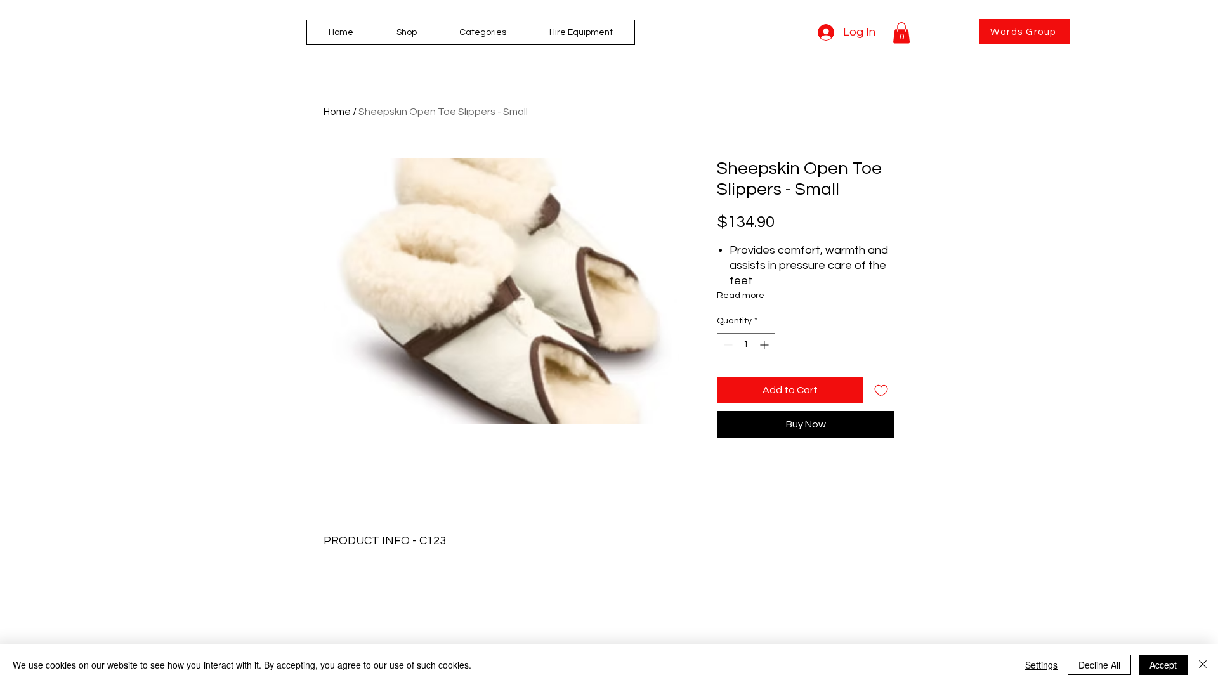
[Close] (1202, 665)
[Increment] (765, 345)
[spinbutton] (746, 345)
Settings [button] (1041, 664)
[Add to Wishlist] (881, 390)
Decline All (1099, 664)
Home (337, 112)
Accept (1163, 664)
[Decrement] (727, 345)
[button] (483, 32)
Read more (740, 295)
